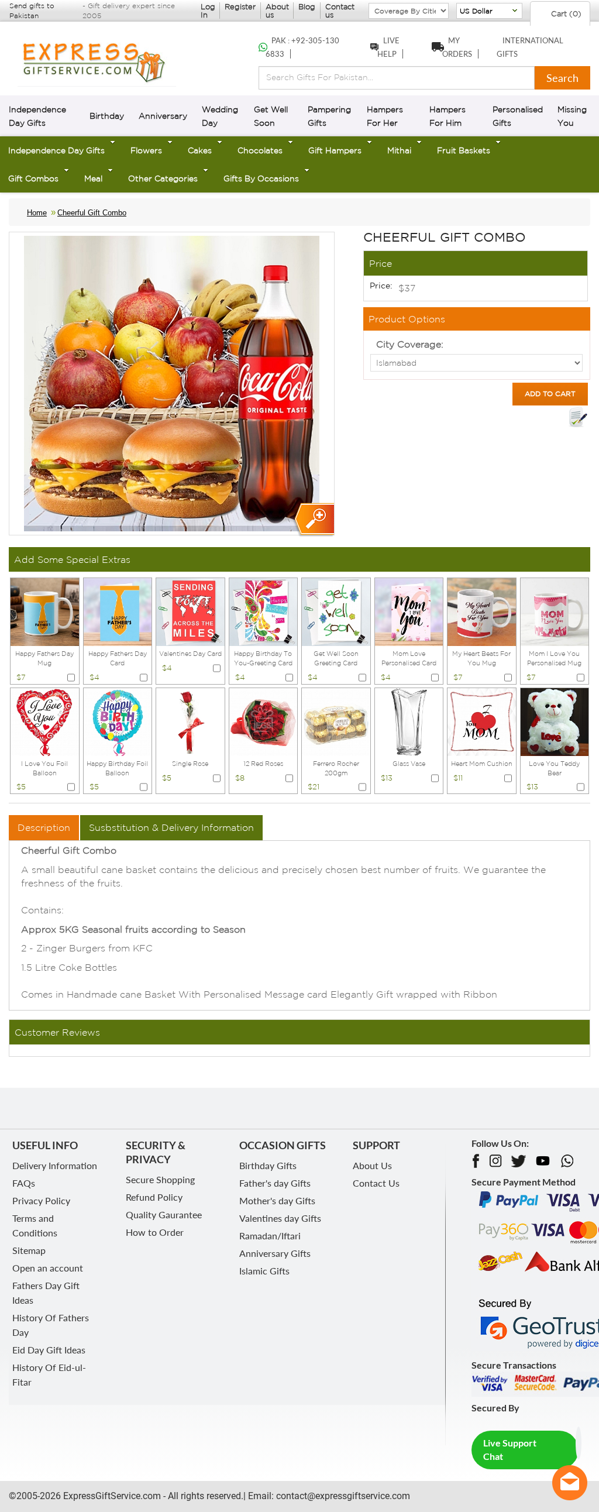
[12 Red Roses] (263, 721)
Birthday (106, 116)
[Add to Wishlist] (578, 417)
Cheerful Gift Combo (91, 212)
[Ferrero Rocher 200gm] (336, 721)
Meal (93, 178)
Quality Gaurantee (164, 1214)
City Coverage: (409, 344)
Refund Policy (154, 1196)
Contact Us (376, 1182)
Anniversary (163, 116)
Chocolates (260, 150)
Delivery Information (54, 1165)
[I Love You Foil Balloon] (45, 721)
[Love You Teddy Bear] (555, 721)
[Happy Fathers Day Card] (118, 611)
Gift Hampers (335, 150)
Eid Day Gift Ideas (48, 1349)
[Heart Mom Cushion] (481, 721)
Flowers (146, 150)
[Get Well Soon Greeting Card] (336, 611)
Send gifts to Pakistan (31, 10)
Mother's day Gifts (277, 1200)
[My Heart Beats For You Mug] (481, 611)
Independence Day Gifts (56, 150)
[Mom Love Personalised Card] (409, 611)
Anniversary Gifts (275, 1253)
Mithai (399, 150)
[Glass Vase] (409, 721)
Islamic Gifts (264, 1270)
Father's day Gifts (275, 1182)
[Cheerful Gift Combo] (313, 520)
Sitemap (29, 1250)
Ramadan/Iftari (270, 1235)
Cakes (200, 150)
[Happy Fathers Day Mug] (45, 611)
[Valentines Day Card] (190, 611)
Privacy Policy (41, 1200)
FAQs (23, 1182)
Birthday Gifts (268, 1165)
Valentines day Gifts (280, 1218)
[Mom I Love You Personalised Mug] (555, 611)
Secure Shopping (160, 1179)
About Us (372, 1165)
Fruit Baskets (463, 150)
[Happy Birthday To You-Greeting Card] (263, 611)
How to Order (155, 1232)
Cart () (565, 13)
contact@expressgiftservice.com (342, 1495)
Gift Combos (33, 178)
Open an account (47, 1267)
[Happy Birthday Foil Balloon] (118, 721)
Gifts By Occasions (261, 178)
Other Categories (163, 178)
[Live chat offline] (569, 1482)
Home (37, 212)
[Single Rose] (190, 721)
